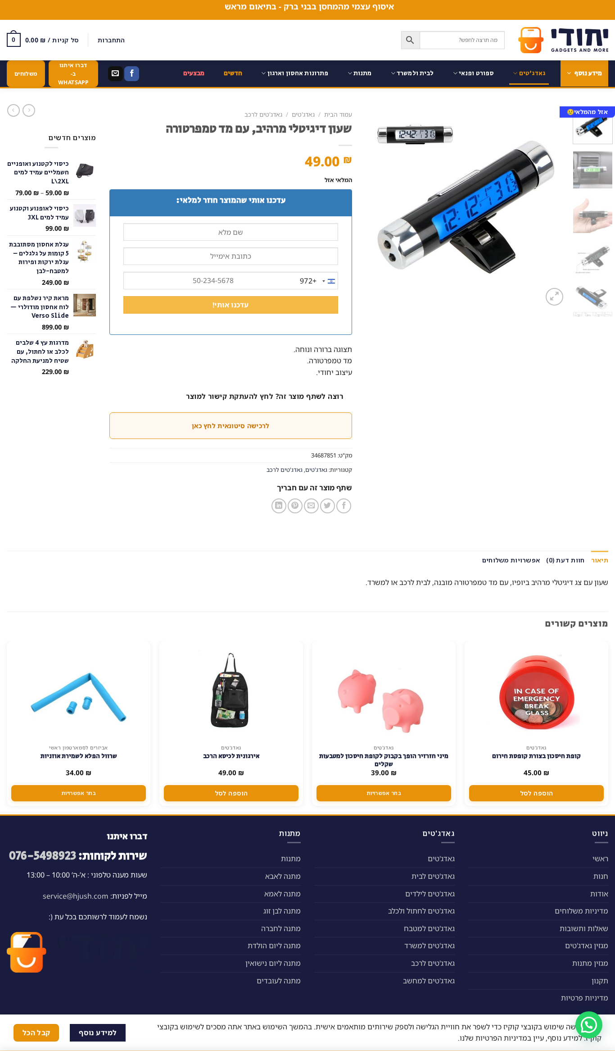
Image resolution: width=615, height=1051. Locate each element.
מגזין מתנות (590, 963)
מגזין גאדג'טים (586, 945)
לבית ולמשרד (415, 73)
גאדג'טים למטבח (429, 928)
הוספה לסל (536, 793)
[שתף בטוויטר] (327, 505)
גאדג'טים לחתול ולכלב (421, 911)
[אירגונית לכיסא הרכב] (231, 690)
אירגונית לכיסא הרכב (231, 756)
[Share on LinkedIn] (278, 505)
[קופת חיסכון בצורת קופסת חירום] (536, 690)
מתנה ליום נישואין (273, 963)
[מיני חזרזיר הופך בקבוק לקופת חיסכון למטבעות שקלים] (384, 690)
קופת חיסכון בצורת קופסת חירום (536, 756)
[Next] (374, 207)
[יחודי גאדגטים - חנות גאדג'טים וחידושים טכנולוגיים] (563, 40)
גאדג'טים (532, 73)
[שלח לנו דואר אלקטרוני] (115, 74)
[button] (588, 1024)
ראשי (600, 859)
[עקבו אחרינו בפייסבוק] (131, 74)
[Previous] (551, 207)
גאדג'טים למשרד (429, 945)
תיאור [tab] (599, 560)
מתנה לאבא (283, 876)
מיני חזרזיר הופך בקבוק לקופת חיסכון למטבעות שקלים (383, 760)
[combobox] (319, 281)
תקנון (600, 981)
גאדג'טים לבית (433, 876)
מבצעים (194, 73)
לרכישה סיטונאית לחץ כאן (230, 425)
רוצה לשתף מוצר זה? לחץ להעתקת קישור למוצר (264, 396)
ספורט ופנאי (476, 73)
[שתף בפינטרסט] (295, 505)
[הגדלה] (554, 297)
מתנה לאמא (282, 894)
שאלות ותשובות (584, 928)
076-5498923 (42, 856)
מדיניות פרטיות (584, 998)
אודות (599, 894)
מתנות (362, 73)
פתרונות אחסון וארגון (298, 73)
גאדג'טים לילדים (430, 894)
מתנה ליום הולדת (274, 945)
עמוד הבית (338, 114)
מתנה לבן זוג (282, 911)
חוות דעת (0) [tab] (565, 560)
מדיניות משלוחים (581, 911)
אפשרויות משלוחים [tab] (511, 560)
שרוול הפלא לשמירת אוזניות (79, 756)
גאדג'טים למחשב (429, 981)
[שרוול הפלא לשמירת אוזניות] (78, 690)
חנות (600, 876)
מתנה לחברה (281, 928)
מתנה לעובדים (279, 981)
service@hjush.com (76, 896)
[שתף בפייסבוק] (343, 505)
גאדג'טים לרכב (263, 114)
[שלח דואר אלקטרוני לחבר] (311, 505)
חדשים (233, 73)
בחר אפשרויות (383, 793)
